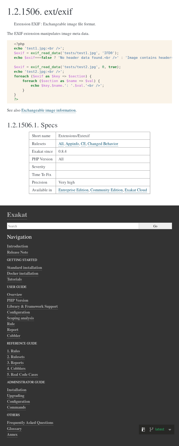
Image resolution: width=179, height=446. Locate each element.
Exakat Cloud (136, 189)
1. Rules (13, 351)
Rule (11, 324)
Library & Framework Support (32, 306)
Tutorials (14, 279)
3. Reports (15, 362)
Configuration (18, 312)
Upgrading (15, 395)
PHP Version (17, 300)
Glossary (14, 428)
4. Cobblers (16, 368)
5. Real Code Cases (22, 374)
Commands (16, 407)
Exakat (17, 214)
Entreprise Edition (74, 189)
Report (12, 329)
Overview (14, 294)
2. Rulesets (16, 357)
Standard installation (24, 267)
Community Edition (106, 189)
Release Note (17, 252)
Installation (16, 390)
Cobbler (13, 335)
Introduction (17, 246)
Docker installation (22, 273)
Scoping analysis (20, 318)
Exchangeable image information (48, 110)
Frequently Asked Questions (30, 422)
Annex (12, 434)
